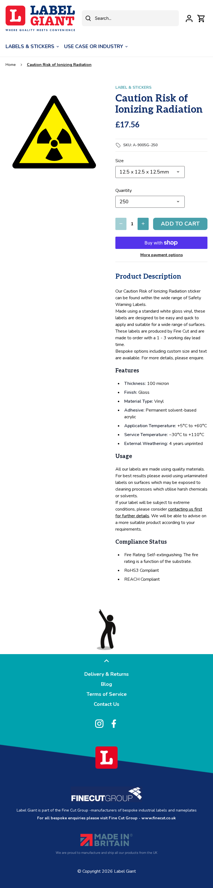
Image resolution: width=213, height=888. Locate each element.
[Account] (189, 18)
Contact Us (106, 704)
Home (11, 64)
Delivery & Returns (106, 674)
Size (119, 161)
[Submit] (88, 18)
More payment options (161, 255)
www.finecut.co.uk (158, 818)
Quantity (123, 190)
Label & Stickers (133, 87)
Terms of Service (107, 694)
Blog (106, 684)
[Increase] (143, 224)
